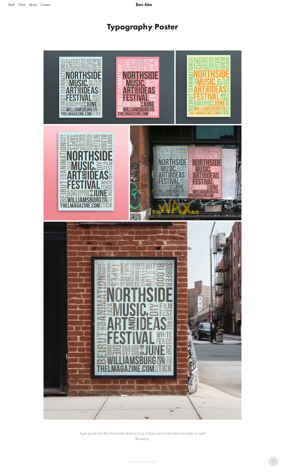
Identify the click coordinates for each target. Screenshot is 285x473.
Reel (11, 5)
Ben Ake (144, 4)
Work (21, 5)
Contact (45, 5)
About (33, 5)
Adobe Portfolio (148, 461)
